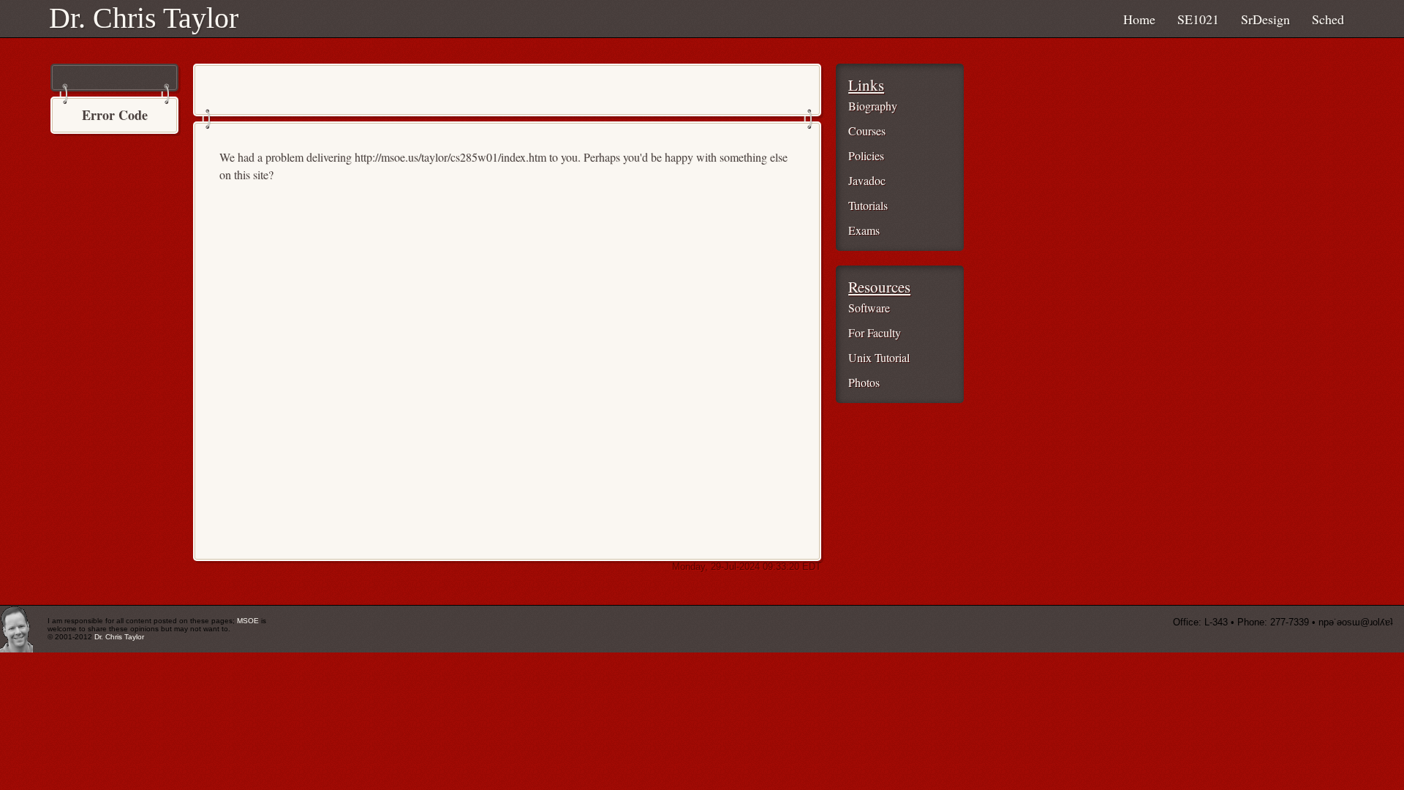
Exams (864, 230)
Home (1139, 19)
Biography (872, 105)
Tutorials (868, 205)
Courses (867, 130)
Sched (1328, 19)
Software (869, 307)
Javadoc (867, 180)
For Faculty (874, 332)
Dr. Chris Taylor (143, 17)
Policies (866, 155)
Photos (864, 382)
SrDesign (1265, 19)
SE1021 (1198, 19)
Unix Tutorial (879, 357)
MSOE (248, 621)
